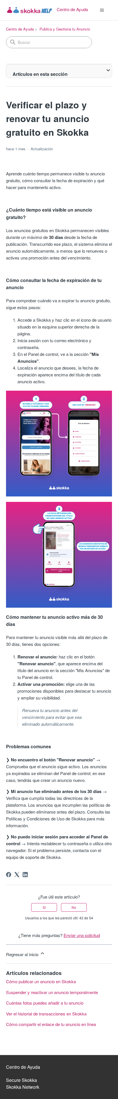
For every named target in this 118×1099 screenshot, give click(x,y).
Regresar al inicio (23, 954)
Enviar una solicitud (82, 935)
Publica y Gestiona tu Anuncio (65, 29)
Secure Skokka (21, 1080)
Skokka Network (22, 1087)
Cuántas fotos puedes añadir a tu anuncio (44, 1003)
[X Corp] (16, 874)
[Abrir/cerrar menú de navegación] (102, 10)
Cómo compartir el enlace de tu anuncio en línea (51, 1024)
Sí (44, 907)
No (74, 907)
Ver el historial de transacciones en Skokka (46, 1014)
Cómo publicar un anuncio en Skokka (41, 981)
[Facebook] (8, 874)
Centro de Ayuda (20, 29)
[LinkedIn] (25, 874)
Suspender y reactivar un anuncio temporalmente (52, 992)
